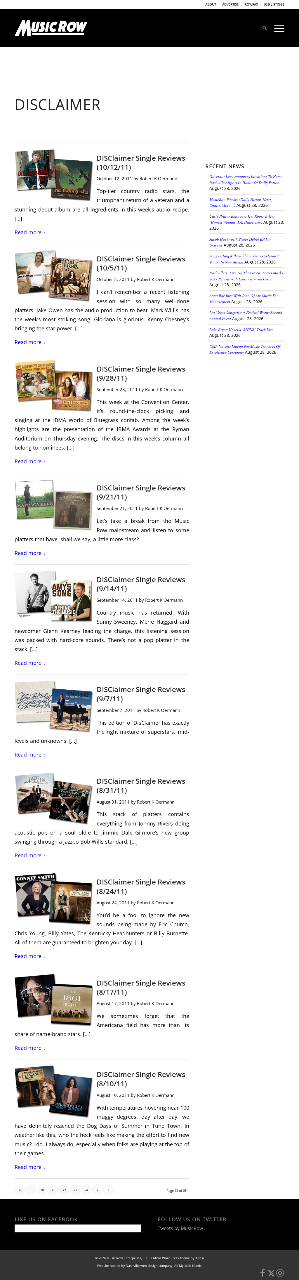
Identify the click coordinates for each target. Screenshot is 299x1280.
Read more (28, 232)
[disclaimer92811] (54, 386)
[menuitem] (210, 4)
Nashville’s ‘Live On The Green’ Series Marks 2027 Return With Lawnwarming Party (246, 275)
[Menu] (277, 28)
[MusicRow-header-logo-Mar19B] (51, 28)
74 (86, 1190)
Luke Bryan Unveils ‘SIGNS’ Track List (241, 329)
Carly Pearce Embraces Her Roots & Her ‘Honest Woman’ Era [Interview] (242, 219)
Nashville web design (142, 1265)
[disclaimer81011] (54, 1091)
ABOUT (210, 4)
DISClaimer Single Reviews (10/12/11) (141, 162)
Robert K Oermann (158, 178)
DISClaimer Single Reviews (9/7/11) (141, 693)
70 (42, 1190)
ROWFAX (251, 4)
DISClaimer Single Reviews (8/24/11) (141, 886)
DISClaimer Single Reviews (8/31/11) (141, 785)
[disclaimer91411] (54, 596)
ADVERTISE (230, 4)
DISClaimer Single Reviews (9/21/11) (141, 492)
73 (75, 1190)
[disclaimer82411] (54, 899)
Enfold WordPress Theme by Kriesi (177, 1258)
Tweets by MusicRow (180, 1228)
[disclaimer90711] (54, 706)
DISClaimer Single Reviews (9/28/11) (141, 373)
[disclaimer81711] (54, 1000)
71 (53, 1190)
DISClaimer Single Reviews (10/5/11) (141, 263)
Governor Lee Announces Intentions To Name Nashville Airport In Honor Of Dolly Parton (245, 179)
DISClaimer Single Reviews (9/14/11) (141, 584)
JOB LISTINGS (274, 4)
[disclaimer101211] (54, 175)
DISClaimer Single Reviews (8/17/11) (141, 987)
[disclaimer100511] (54, 276)
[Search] (264, 28)
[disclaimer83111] (54, 798)
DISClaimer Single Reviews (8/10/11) (141, 1078)
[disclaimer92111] (54, 505)
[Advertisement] (249, 399)
